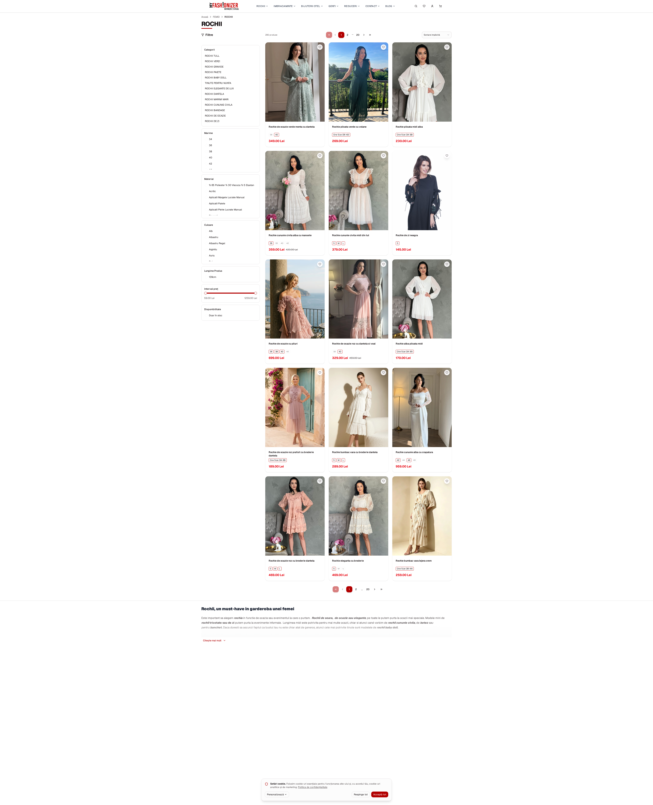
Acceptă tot (379, 794)
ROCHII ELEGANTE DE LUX (219, 88)
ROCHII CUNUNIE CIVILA (218, 104)
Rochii (260, 6)
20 (357, 34)
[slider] (205, 293)
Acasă (204, 16)
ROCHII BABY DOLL (216, 77)
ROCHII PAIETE (213, 72)
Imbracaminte (283, 6)
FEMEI (216, 16)
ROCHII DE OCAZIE (215, 115)
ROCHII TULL (212, 55)
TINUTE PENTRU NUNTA (218, 83)
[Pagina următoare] (364, 35)
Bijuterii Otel (310, 6)
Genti (332, 6)
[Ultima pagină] (370, 35)
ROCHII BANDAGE (215, 110)
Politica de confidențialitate (312, 787)
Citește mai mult (212, 640)
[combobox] (437, 34)
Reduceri (350, 6)
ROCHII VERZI (212, 61)
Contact (371, 6)
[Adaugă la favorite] (320, 47)
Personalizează (275, 794)
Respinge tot (361, 794)
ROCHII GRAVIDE (214, 66)
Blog (388, 6)
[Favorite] (424, 6)
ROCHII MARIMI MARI (217, 99)
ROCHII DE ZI (212, 121)
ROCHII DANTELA (214, 93)
